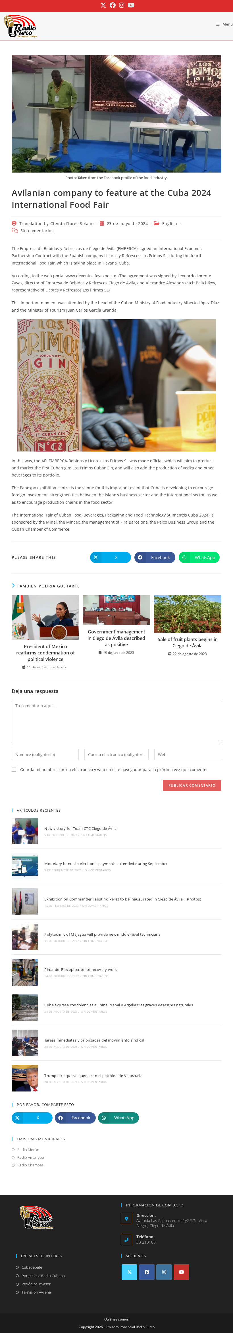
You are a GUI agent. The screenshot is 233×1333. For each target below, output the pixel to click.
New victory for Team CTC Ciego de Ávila (80, 828)
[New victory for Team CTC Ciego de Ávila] (25, 831)
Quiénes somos (116, 1319)
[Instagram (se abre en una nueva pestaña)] (121, 5)
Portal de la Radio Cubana (43, 1275)
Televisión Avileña (36, 1292)
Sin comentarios (37, 230)
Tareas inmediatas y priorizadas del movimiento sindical (94, 1040)
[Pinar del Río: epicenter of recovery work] (25, 972)
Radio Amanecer (31, 1157)
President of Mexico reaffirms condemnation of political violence (45, 652)
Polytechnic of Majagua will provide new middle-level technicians (102, 934)
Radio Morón (28, 1149)
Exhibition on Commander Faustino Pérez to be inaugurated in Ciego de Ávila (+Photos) (122, 899)
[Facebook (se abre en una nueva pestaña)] (112, 5)
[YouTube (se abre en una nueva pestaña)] (130, 5)
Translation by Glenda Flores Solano (56, 223)
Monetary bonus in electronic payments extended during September (106, 863)
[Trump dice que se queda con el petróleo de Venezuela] (25, 1078)
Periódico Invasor (36, 1283)
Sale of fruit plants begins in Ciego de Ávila (188, 642)
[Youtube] (181, 1272)
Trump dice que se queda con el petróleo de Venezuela (93, 1075)
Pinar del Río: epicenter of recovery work (80, 969)
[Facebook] (147, 1272)
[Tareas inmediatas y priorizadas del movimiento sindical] (25, 1043)
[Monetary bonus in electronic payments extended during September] (25, 866)
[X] (129, 1272)
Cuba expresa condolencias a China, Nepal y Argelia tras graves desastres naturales (118, 1004)
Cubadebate (32, 1267)
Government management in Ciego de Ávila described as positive (116, 638)
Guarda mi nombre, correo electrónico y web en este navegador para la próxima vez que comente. (113, 769)
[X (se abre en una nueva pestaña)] (103, 5)
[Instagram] (164, 1272)
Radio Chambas (30, 1165)
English (169, 223)
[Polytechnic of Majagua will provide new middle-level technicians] (25, 937)
